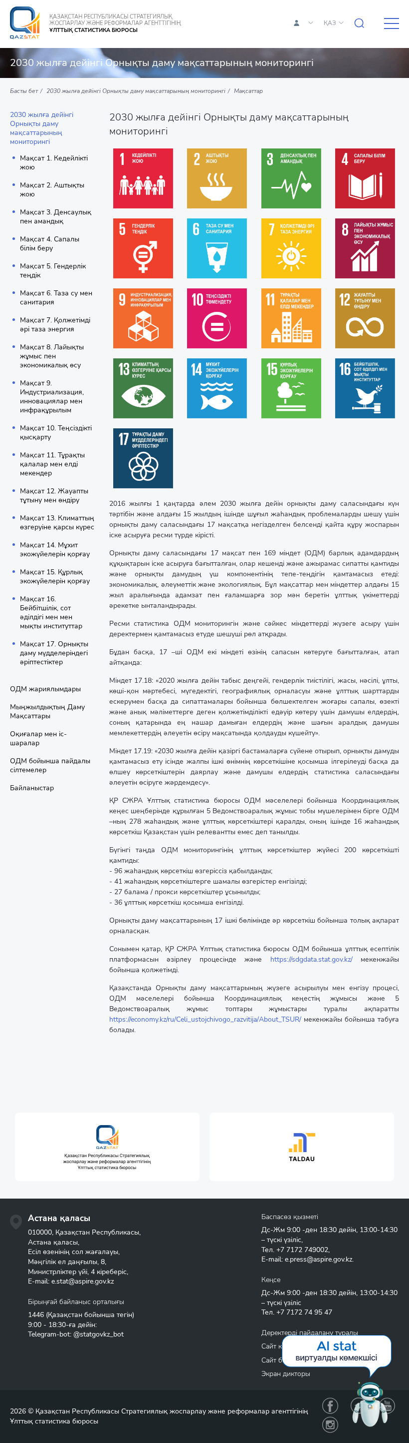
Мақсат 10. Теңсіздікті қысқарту (56, 433)
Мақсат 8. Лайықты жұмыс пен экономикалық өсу (52, 356)
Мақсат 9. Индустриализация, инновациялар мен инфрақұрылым (52, 397)
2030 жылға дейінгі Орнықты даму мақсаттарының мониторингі (41, 128)
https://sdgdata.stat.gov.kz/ (311, 959)
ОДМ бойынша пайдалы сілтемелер (50, 766)
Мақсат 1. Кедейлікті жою (54, 163)
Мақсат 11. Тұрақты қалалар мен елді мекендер (52, 464)
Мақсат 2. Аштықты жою (52, 190)
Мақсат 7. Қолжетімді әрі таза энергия (55, 325)
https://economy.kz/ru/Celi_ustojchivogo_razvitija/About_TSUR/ (205, 1019)
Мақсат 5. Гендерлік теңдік (53, 271)
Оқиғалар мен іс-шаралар (38, 739)
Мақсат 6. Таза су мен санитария (56, 298)
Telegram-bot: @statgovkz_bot (76, 1334)
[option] (107, 1147)
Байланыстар (32, 788)
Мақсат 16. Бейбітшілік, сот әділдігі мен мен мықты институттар (51, 613)
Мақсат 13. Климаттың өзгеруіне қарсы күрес (57, 523)
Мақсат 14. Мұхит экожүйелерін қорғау (55, 550)
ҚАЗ (330, 23)
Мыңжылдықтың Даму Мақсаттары (47, 712)
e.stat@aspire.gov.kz (82, 1281)
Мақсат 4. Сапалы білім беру (49, 244)
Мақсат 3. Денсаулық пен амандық (55, 217)
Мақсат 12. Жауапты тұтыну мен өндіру (54, 496)
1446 (36, 1315)
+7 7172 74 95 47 (304, 1312)
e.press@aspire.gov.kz (318, 1259)
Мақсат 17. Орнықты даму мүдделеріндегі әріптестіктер (54, 653)
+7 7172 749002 (302, 1250)
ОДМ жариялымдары (45, 689)
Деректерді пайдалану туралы (309, 1333)
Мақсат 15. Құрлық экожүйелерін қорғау (55, 577)
